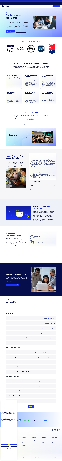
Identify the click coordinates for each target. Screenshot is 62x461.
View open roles (10, 31)
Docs (44, 3)
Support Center (34, 440)
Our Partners (24, 437)
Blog (42, 440)
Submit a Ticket (54, 437)
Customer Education (45, 443)
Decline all (9, 446)
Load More (31, 406)
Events (53, 439)
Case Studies (44, 442)
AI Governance (24, 443)
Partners (41, 3)
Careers (53, 442)
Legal (22, 446)
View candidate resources (12, 284)
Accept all (9, 444)
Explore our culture (20, 31)
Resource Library (44, 437)
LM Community (54, 3)
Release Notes (34, 437)
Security (23, 442)
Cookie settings (9, 448)
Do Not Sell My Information (36, 457)
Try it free (56, 6)
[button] (19, 6)
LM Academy (49, 3)
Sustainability (24, 445)
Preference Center (28, 457)
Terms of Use (23, 457)
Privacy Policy (18, 457)
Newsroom (23, 440)
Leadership (23, 439)
